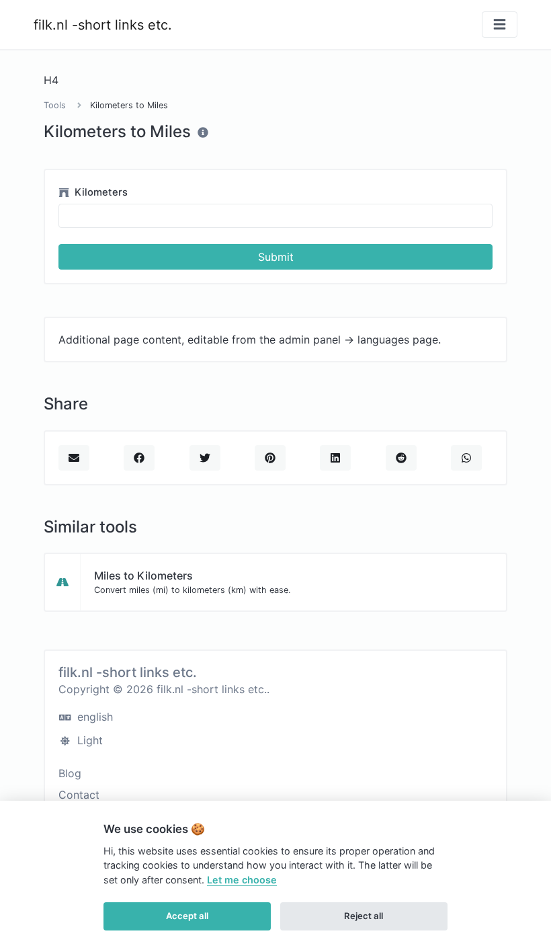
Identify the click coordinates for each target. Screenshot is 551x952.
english (93, 716)
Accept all (187, 915)
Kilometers (100, 192)
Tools (55, 105)
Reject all (363, 915)
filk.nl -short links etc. (103, 25)
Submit (276, 257)
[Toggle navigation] (499, 24)
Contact (78, 794)
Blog (69, 773)
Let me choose (242, 879)
